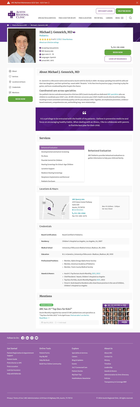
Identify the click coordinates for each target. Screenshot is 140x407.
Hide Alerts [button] (137, 3)
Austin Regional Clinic (18, 14)
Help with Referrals (14, 374)
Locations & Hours (18, 82)
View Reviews (68, 39)
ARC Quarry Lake (47, 51)
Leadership (108, 367)
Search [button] (130, 18)
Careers (109, 18)
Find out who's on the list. (79, 315)
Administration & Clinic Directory (116, 375)
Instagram (32, 338)
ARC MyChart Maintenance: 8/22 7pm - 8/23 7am (29, 3)
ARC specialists (113, 94)
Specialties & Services (80, 353)
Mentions (15, 93)
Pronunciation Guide (74, 32)
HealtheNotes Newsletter (81, 378)
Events (74, 364)
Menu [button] (117, 18)
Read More (43, 318)
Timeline (107, 364)
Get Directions (78, 210)
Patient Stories (77, 371)
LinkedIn (27, 338)
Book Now (118, 52)
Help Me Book (124, 11)
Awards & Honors (46, 305)
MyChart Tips (77, 375)
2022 (98, 273)
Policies (107, 378)
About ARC (108, 353)
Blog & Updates (77, 360)
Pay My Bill (98, 18)
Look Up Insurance (118, 59)
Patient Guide (12, 359)
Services (15, 76)
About (14, 71)
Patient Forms (44, 353)
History (107, 360)
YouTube (36, 338)
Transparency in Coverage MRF (115, 382)
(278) (59, 39)
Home (8, 25)
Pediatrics (43, 35)
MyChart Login (105, 11)
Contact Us (108, 356)
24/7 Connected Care (79, 367)
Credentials (16, 87)
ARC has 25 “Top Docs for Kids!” (55, 309)
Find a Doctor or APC (67, 18)
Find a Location (85, 18)
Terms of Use (18, 398)
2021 (94, 273)
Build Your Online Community (50, 364)
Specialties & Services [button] (47, 18)
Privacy (9, 398)
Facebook (22, 338)
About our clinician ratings (49, 42)
